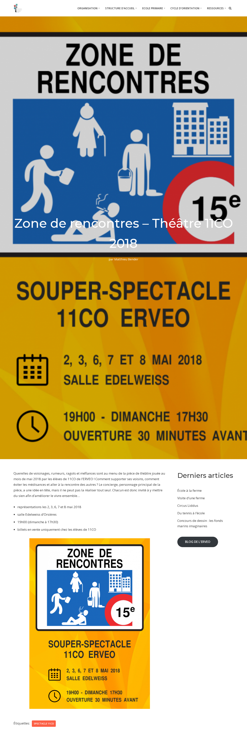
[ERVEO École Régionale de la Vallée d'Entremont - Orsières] (19, 8)
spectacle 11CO (44, 723)
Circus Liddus (187, 505)
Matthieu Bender (126, 259)
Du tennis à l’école (191, 513)
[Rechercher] (230, 8)
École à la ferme (189, 490)
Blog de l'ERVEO (197, 542)
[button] (99, 8)
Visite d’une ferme (191, 498)
